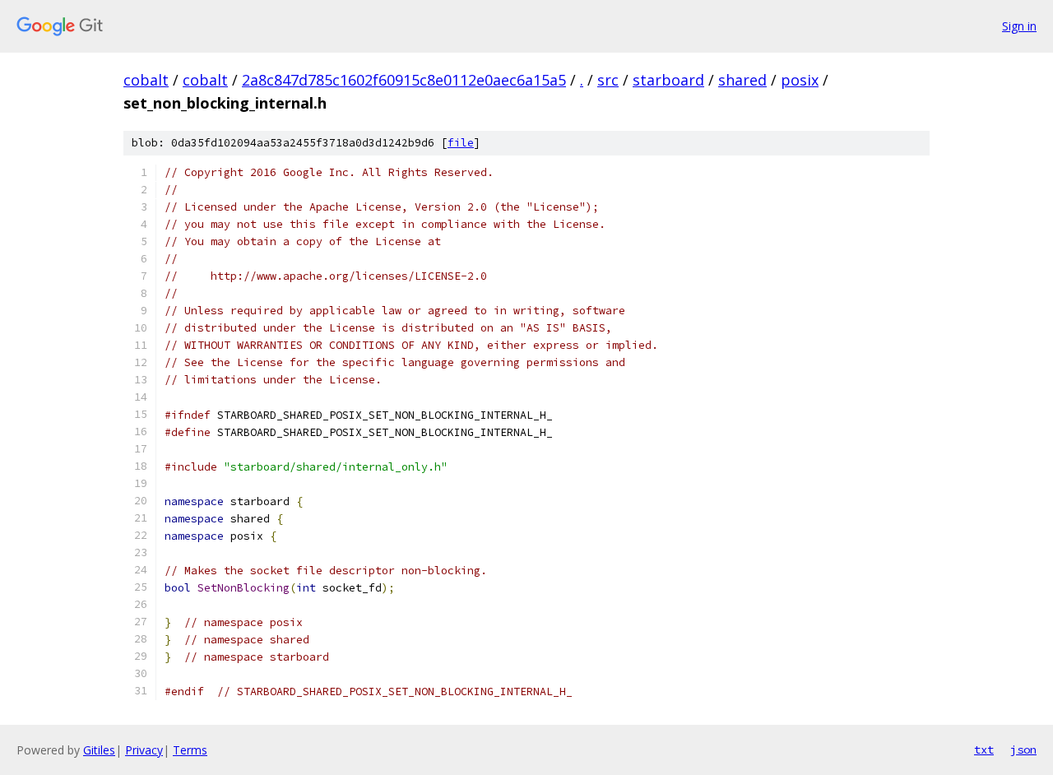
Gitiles (99, 750)
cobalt (146, 80)
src (608, 80)
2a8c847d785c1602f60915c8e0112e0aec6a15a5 (404, 80)
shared (742, 80)
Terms (190, 750)
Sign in (1019, 26)
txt (984, 749)
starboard (668, 80)
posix (800, 80)
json (1023, 749)
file (461, 143)
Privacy (144, 750)
